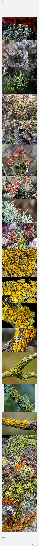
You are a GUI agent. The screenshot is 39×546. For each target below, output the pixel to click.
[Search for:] (36, 1)
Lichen (3, 10)
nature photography (13, 10)
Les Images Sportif (7, 1)
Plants (26, 10)
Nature (7, 10)
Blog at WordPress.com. (19, 544)
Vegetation (30, 10)
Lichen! (4, 15)
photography (21, 10)
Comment (4, 537)
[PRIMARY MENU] (2, 1)
